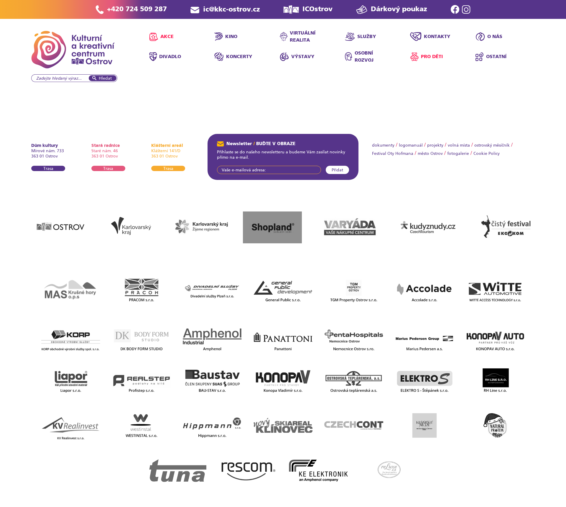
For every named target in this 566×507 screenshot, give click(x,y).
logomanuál (411, 145)
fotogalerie (458, 153)
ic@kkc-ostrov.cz (231, 9)
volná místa (459, 145)
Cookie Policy (486, 153)
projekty (435, 145)
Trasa (48, 168)
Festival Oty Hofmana (392, 153)
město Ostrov (430, 153)
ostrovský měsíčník (492, 145)
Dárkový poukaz (399, 9)
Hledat (105, 78)
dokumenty (383, 145)
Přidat (337, 170)
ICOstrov (317, 9)
